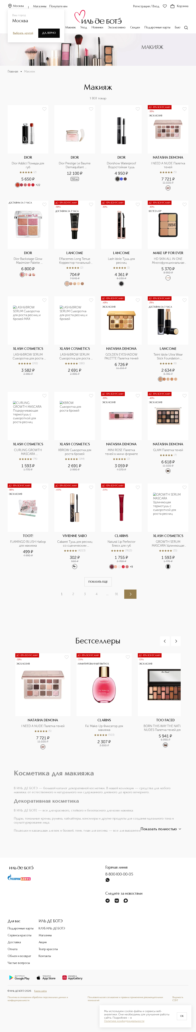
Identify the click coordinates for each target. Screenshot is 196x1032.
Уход (83, 27)
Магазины (39, 6)
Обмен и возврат (19, 956)
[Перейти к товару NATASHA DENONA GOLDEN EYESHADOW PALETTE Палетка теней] (121, 339)
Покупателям (58, 6)
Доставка (14, 942)
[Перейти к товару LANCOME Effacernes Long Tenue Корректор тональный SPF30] (74, 243)
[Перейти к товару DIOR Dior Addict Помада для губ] (28, 148)
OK (182, 1016)
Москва (18, 6)
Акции (43, 942)
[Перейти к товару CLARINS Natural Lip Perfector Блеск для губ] (121, 526)
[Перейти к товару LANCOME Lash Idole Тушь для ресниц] (121, 243)
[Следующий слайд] (176, 641)
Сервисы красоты (19, 935)
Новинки (97, 27)
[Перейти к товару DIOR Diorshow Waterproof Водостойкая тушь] (121, 148)
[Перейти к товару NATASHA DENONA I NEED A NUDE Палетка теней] (168, 148)
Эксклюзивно (117, 27)
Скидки (135, 27)
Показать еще (98, 582)
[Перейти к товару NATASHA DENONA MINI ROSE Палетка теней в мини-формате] (121, 433)
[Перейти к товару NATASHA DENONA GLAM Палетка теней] (168, 433)
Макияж (70, 27)
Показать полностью (158, 829)
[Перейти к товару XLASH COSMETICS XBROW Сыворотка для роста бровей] (74, 433)
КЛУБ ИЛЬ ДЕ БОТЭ (52, 928)
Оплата (12, 949)
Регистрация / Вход (146, 6)
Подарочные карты (157, 27)
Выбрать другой (23, 33)
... (107, 594)
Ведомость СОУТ (177, 999)
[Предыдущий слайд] (165, 641)
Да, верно (49, 33)
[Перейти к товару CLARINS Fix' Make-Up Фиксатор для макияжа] (107, 703)
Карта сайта (40, 991)
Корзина (182, 6)
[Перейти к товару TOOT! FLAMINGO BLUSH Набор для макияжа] (28, 526)
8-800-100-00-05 (119, 874)
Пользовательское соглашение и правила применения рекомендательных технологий (125, 999)
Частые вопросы (19, 963)
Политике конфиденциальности (124, 1021)
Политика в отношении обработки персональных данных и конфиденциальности (38, 999)
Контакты (45, 956)
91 (116, 594)
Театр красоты (48, 949)
